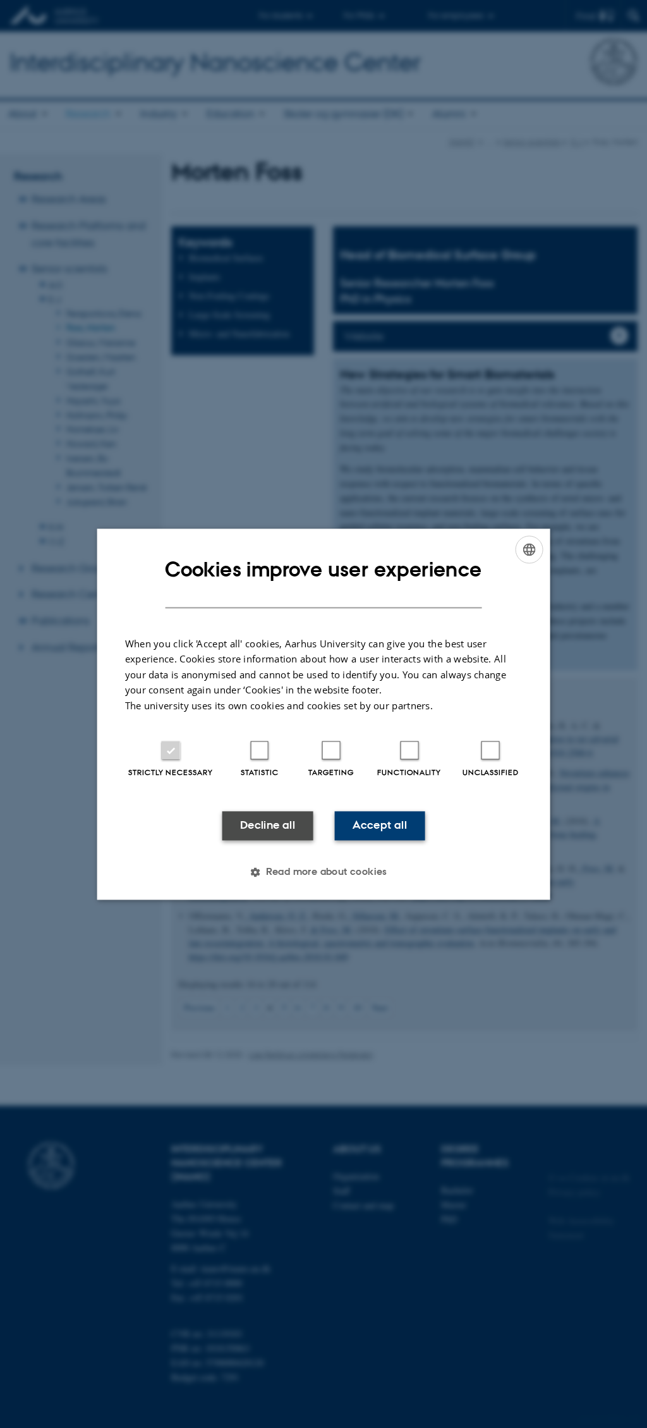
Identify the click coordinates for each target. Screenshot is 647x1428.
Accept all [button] (380, 826)
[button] (323, 871)
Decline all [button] (267, 826)
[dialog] (323, 714)
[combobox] (529, 549)
